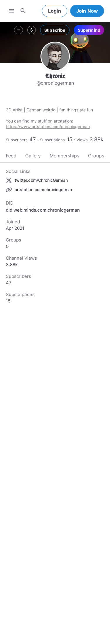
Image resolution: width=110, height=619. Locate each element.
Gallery (33, 156)
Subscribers (17, 139)
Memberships (64, 156)
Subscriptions (52, 139)
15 (69, 139)
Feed (11, 156)
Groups (96, 156)
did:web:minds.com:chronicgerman (43, 210)
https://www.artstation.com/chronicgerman (48, 126)
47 (32, 139)
